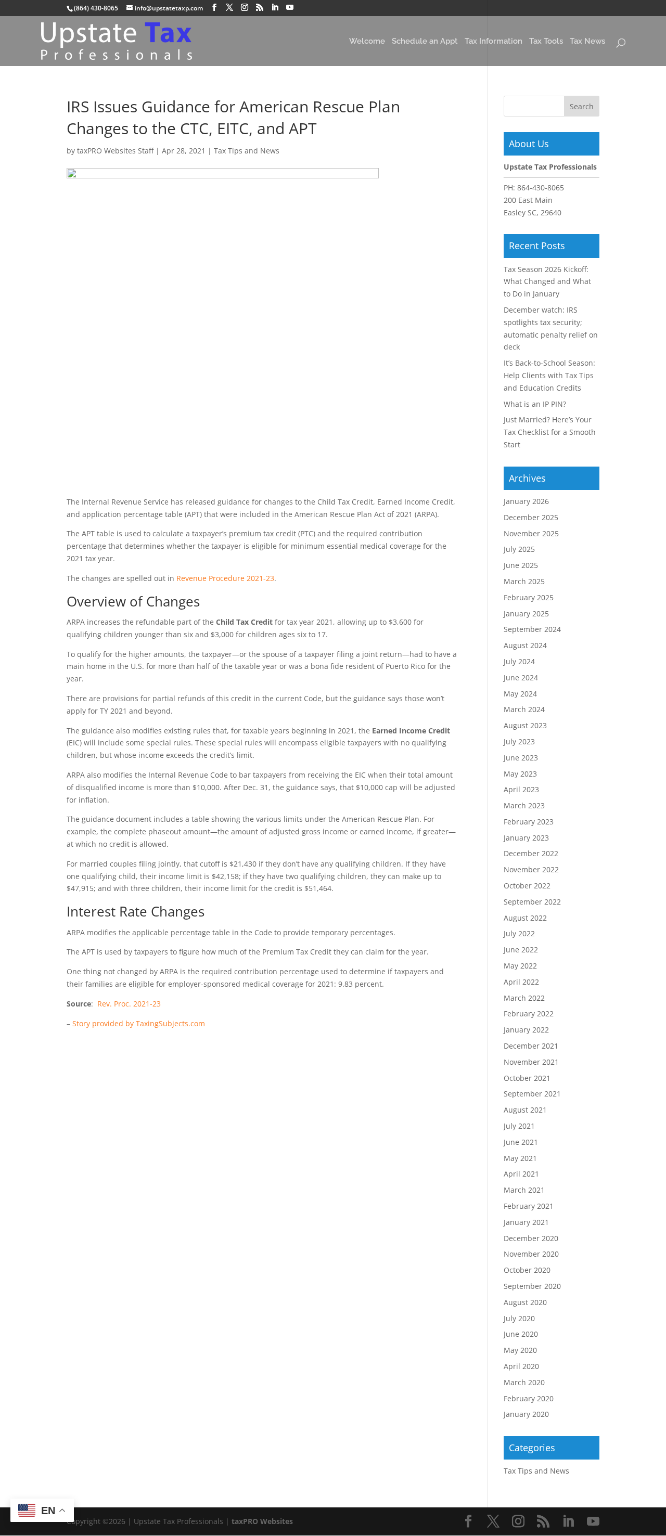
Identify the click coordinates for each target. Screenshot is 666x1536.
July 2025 (519, 549)
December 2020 (531, 1238)
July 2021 (519, 1126)
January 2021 (526, 1222)
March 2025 (524, 581)
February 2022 (529, 1013)
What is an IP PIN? (535, 404)
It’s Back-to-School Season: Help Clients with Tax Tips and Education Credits (549, 375)
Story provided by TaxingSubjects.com (138, 1023)
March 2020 (524, 1382)
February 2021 (529, 1206)
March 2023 (524, 805)
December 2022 (531, 853)
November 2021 (531, 1062)
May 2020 (520, 1350)
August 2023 (525, 725)
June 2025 (521, 565)
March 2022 (524, 998)
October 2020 (527, 1270)
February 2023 (529, 822)
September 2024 (532, 629)
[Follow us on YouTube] (289, 7)
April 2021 (521, 1174)
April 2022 (521, 982)
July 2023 (519, 741)
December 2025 (531, 517)
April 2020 (521, 1366)
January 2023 (526, 838)
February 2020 (529, 1398)
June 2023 (521, 758)
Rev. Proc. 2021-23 (129, 1004)
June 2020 (521, 1334)
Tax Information (493, 42)
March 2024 (524, 709)
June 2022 (521, 949)
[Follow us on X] (229, 7)
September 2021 (532, 1094)
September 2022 (532, 902)
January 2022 (526, 1030)
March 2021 (524, 1190)
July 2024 (519, 661)
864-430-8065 (540, 187)
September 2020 (532, 1286)
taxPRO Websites (262, 1521)
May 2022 (520, 966)
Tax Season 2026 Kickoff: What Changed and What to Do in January (547, 281)
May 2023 (520, 774)
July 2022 (519, 933)
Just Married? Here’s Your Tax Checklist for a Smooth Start (550, 432)
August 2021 (525, 1110)
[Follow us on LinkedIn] (274, 7)
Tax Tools (546, 42)
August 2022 (525, 918)
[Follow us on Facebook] (214, 7)
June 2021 (521, 1142)
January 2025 (526, 613)
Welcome (367, 42)
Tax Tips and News (246, 151)
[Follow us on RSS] (259, 7)
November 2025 (531, 533)
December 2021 (531, 1046)
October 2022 (527, 885)
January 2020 (526, 1414)
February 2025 (529, 597)
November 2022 (531, 869)
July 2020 (519, 1318)
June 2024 (521, 677)
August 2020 (525, 1302)
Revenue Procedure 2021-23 (225, 578)
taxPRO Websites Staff (115, 151)
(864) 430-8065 (96, 8)
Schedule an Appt (425, 42)
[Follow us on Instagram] (244, 7)
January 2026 (526, 501)
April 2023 (521, 789)
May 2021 (520, 1158)
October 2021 (527, 1078)
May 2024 (520, 694)
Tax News (587, 42)
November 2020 (531, 1254)
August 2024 (525, 645)
